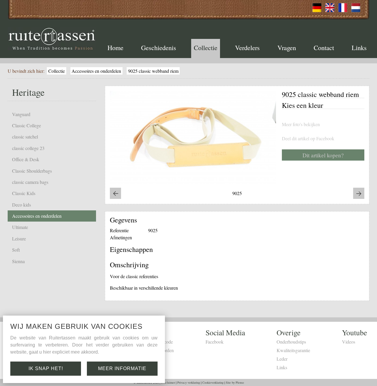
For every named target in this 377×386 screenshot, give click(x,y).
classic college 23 (28, 148)
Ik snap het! (46, 368)
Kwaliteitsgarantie (293, 350)
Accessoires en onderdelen (96, 71)
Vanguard (21, 114)
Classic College (26, 125)
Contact (324, 47)
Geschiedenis (158, 47)
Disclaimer (168, 382)
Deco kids (21, 205)
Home (115, 47)
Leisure (19, 238)
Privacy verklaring (188, 382)
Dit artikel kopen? (323, 155)
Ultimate (20, 227)
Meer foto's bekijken (301, 124)
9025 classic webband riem (153, 71)
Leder (282, 359)
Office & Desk (25, 159)
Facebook (215, 342)
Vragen (286, 47)
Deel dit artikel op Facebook (308, 138)
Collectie (205, 47)
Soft (16, 250)
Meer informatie (122, 368)
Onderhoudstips (291, 342)
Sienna (18, 261)
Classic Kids (23, 193)
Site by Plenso (235, 382)
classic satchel (25, 136)
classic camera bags (30, 182)
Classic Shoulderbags (32, 171)
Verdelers (247, 47)
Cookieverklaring (213, 382)
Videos (348, 342)
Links (359, 47)
